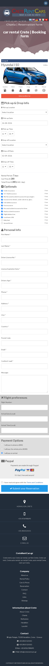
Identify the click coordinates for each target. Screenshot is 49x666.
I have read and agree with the (23, 482)
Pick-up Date (8, 118)
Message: (4, 373)
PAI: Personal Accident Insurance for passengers (19, 197)
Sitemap (25, 601)
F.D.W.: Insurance (9, 191)
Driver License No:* (8, 257)
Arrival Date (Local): (8, 414)
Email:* (3, 350)
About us (24, 575)
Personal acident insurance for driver (15, 208)
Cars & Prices (24, 582)
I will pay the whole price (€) (15, 449)
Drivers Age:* (6, 280)
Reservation (24, 586)
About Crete (24, 612)
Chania (24, 615)
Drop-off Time (8, 164)
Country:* (5, 326)
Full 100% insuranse (10, 202)
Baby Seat (7, 220)
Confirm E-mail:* (7, 361)
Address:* (5, 303)
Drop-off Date (8, 151)
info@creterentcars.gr (28, 652)
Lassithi (24, 626)
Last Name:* (5, 246)
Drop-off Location (9, 140)
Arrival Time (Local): (8, 425)
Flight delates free (9, 214)
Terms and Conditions (35, 482)
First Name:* (5, 234)
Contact (24, 590)
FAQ (24, 593)
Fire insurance (8, 205)
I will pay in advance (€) (13, 445)
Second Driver (8, 223)
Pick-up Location (8, 107)
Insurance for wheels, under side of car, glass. (18, 199)
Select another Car (24, 96)
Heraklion (24, 623)
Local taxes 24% (9, 217)
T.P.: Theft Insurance (10, 194)
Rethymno (24, 619)
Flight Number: (6, 402)
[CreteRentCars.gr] (24, 12)
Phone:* (4, 292)
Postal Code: (6, 338)
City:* (3, 315)
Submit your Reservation (25, 488)
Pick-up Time (8, 131)
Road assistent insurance (12, 211)
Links (24, 597)
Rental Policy (24, 579)
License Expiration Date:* (10, 269)
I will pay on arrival (10, 453)
